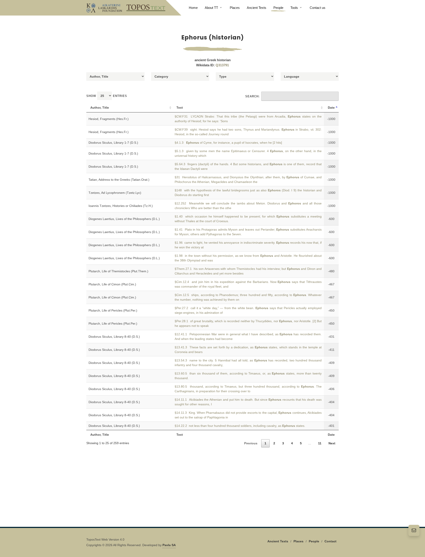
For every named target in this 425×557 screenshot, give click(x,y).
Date (331, 107)
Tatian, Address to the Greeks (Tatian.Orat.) (119, 179)
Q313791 (222, 65)
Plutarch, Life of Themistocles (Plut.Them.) (118, 271)
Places (298, 541)
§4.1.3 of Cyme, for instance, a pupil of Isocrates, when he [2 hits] (228, 142)
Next (331, 443)
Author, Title (99, 107)
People (314, 541)
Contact (330, 541)
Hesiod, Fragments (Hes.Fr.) (109, 119)
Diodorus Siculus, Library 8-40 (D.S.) (114, 336)
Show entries (106, 96)
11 (319, 443)
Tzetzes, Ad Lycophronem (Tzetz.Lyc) (115, 192)
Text (179, 107)
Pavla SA (169, 545)
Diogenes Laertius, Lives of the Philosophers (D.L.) (124, 219)
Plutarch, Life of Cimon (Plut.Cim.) (112, 284)
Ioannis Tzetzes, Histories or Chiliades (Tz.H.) (121, 206)
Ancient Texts (277, 541)
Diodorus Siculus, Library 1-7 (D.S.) (113, 142)
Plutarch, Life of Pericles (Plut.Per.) (113, 310)
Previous (250, 443)
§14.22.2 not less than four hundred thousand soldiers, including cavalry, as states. (240, 426)
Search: (252, 96)
